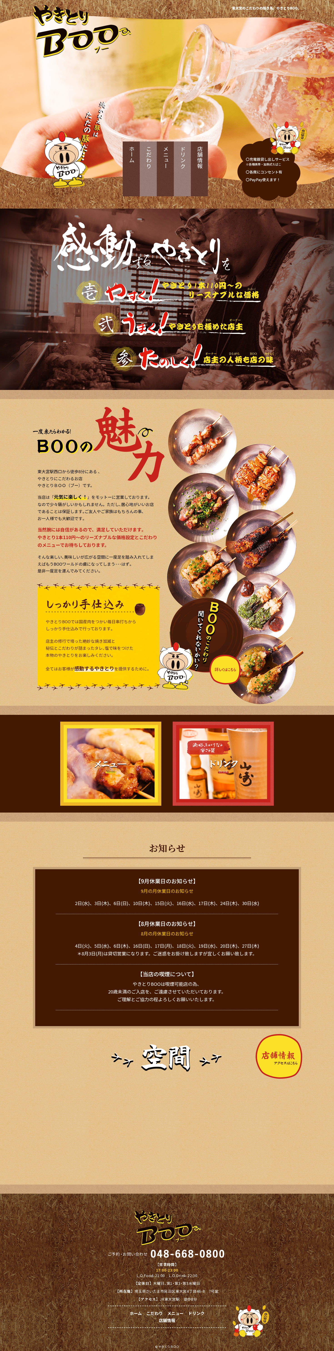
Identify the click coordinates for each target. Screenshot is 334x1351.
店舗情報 (200, 157)
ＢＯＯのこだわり (200, 644)
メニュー (166, 157)
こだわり (149, 157)
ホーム (132, 154)
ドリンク (183, 157)
